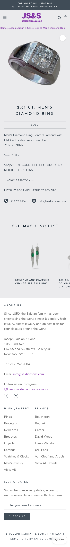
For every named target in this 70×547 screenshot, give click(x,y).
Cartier (39, 430)
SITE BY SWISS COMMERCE (41, 539)
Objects (9, 443)
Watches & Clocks (16, 456)
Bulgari (40, 423)
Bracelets (10, 423)
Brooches (10, 437)
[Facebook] (6, 396)
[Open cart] (65, 17)
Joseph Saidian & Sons (20, 28)
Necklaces (11, 430)
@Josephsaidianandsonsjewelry (26, 389)
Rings (8, 417)
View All (10, 470)
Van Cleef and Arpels (50, 456)
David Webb (43, 437)
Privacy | (57, 534)
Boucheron (42, 417)
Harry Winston (45, 443)
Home (3, 28)
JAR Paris (41, 450)
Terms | (15, 539)
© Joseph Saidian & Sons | (28, 534)
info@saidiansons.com (28, 374)
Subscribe (17, 516)
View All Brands (46, 463)
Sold (35, 125)
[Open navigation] (4, 17)
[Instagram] (16, 396)
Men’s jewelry (13, 463)
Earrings (9, 450)
